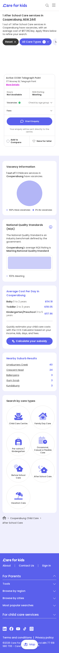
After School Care (43, 476)
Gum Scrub (12, 380)
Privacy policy (44, 637)
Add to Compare (16, 141)
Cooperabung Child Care (24, 518)
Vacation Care (18, 503)
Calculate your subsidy (31, 341)
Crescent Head (15, 370)
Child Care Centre (18, 423)
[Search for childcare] (47, 5)
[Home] (4, 518)
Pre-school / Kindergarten (18, 450)
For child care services (21, 614)
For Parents (12, 576)
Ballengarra (12, 375)
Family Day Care (43, 423)
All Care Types (33, 42)
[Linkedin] (5, 629)
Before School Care (18, 476)
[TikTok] (25, 629)
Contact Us (26, 565)
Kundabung (13, 385)
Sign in (46, 565)
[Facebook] (11, 629)
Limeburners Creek (17, 364)
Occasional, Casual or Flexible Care (43, 450)
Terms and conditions (17, 637)
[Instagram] (32, 629)
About (7, 565)
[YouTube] (18, 629)
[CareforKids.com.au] (29, 559)
